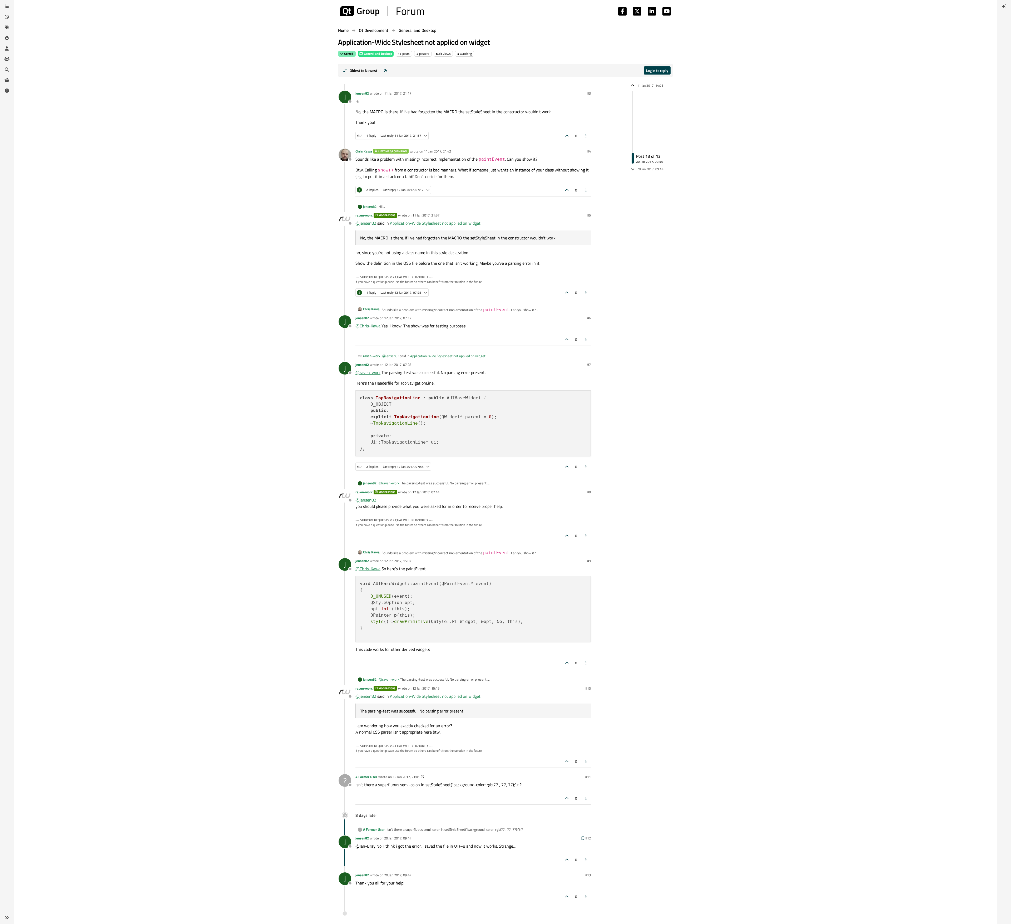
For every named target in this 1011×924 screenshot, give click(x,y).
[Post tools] (586, 136)
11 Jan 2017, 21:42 (437, 151)
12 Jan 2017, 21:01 (406, 776)
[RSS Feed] (386, 70)
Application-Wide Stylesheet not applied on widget (435, 223)
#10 (588, 688)
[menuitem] (1004, 6)
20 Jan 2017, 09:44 (397, 838)
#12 (588, 838)
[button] (7, 917)
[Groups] (7, 59)
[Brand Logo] (382, 11)
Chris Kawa (363, 151)
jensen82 (362, 93)
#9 (589, 560)
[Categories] (7, 6)
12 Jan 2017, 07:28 (397, 364)
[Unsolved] (7, 90)
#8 (589, 492)
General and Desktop (377, 53)
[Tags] (7, 27)
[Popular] (7, 38)
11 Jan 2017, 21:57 (425, 215)
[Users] (7, 48)
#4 (589, 151)
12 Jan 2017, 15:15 (425, 688)
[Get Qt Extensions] (7, 80)
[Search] (7, 69)
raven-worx (364, 215)
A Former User (366, 776)
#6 (589, 318)
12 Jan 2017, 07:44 (425, 492)
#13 (588, 875)
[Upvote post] (567, 136)
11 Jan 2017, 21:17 (397, 93)
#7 (589, 364)
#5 (589, 215)
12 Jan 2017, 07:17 (397, 318)
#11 (588, 776)
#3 (589, 93)
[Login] (1004, 6)
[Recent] (7, 17)
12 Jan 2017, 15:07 (397, 560)
